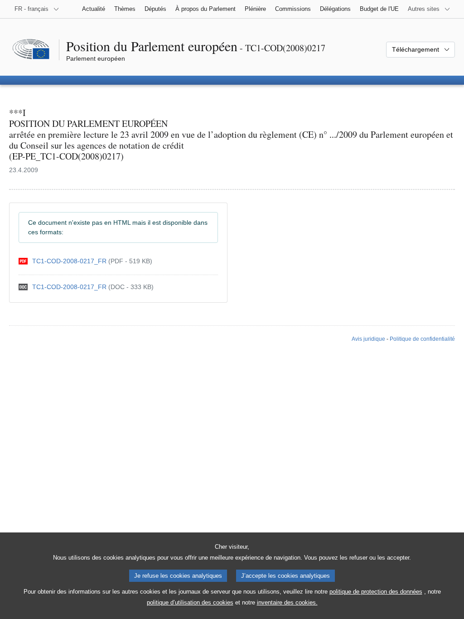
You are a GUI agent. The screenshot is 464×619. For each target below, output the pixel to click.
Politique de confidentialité (422, 339)
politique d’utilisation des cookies (190, 602)
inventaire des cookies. (287, 602)
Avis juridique (368, 339)
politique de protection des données (375, 591)
